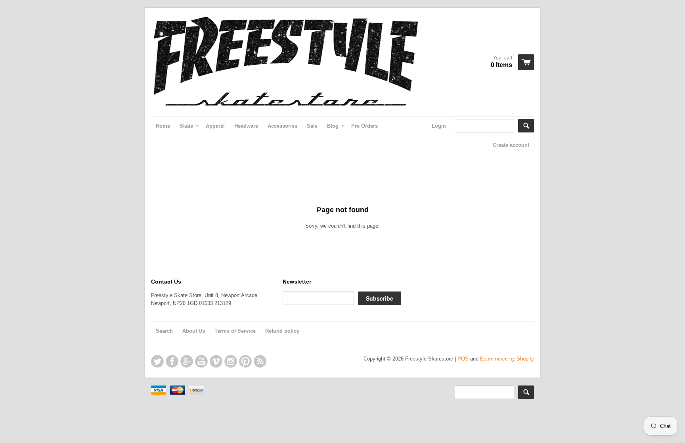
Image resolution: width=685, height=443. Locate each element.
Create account (511, 145)
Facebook (172, 361)
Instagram (230, 361)
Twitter (157, 361)
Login (439, 126)
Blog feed (260, 361)
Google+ (186, 361)
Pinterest (245, 361)
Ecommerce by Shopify (507, 359)
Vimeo (216, 361)
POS (463, 359)
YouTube (201, 361)
